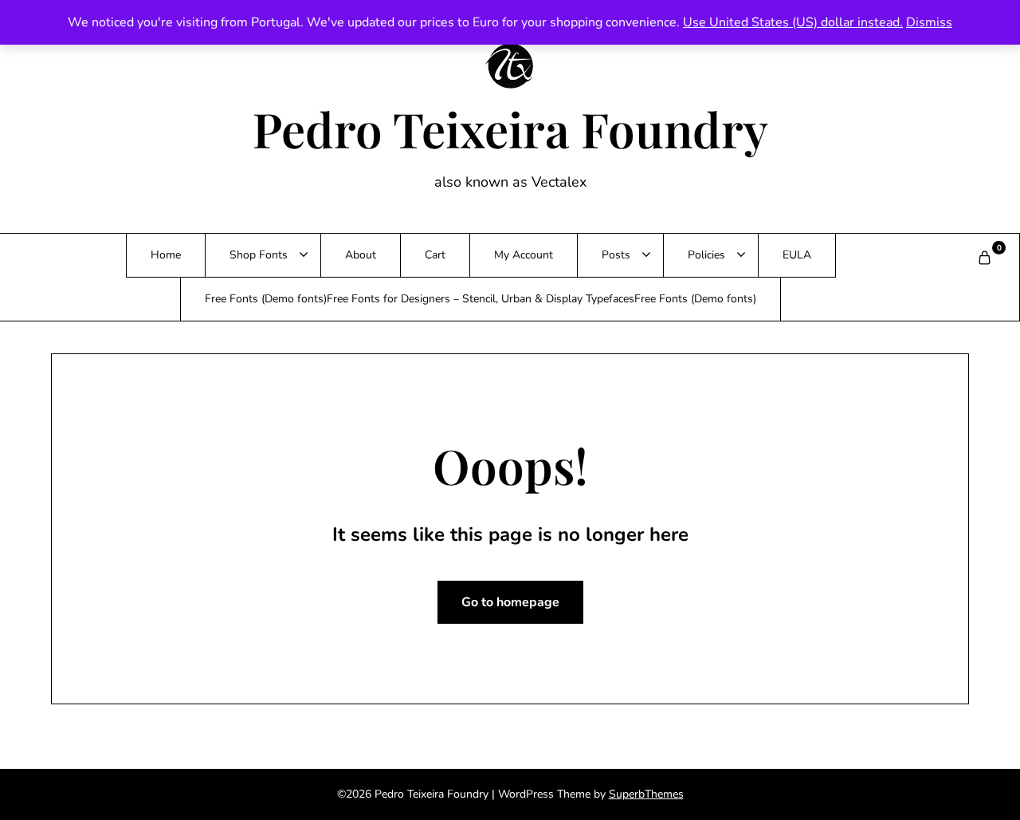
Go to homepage (510, 602)
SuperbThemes (646, 794)
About (360, 254)
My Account (523, 254)
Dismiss (929, 22)
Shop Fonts (259, 254)
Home (166, 254)
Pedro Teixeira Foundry (510, 128)
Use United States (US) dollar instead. (793, 22)
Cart (435, 254)
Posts (616, 254)
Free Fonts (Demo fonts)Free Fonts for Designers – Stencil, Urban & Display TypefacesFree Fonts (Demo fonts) (480, 298)
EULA (797, 254)
